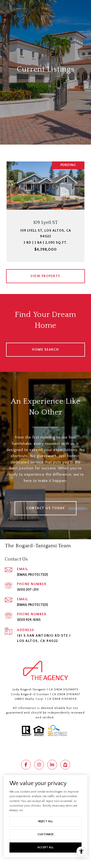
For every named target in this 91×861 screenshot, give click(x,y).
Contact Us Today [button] (45, 508)
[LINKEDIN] (52, 764)
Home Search (45, 350)
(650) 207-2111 (28, 590)
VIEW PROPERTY (45, 276)
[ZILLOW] (65, 764)
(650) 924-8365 (29, 620)
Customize (46, 834)
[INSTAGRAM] (39, 764)
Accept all (45, 847)
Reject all (45, 821)
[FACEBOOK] (26, 764)
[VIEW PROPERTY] (45, 272)
